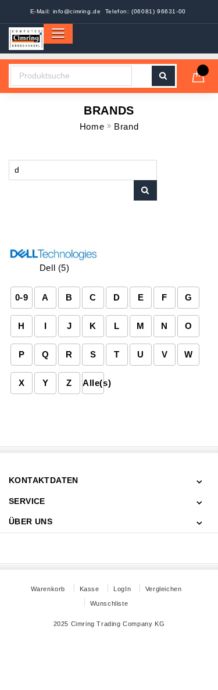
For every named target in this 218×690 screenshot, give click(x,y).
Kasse (89, 588)
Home (93, 126)
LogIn (122, 588)
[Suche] (145, 190)
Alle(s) (93, 383)
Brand (126, 126)
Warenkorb (48, 588)
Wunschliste (109, 603)
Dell (55, 268)
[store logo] (26, 38)
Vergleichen (163, 588)
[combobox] (71, 76)
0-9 (21, 297)
